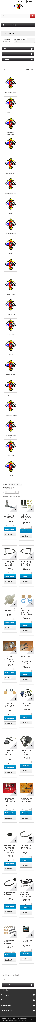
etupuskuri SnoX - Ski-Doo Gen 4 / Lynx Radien (26, 894)
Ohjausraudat (10, 294)
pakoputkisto (11, 334)
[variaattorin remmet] (10, 83)
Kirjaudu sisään (30, 1)
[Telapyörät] (10, 345)
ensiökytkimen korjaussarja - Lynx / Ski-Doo (9, 799)
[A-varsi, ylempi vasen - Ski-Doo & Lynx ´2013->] (26, 551)
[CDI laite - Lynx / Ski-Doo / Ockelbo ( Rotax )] (9, 740)
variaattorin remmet (10, 92)
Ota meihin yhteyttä (22, 1)
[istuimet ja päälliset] (10, 184)
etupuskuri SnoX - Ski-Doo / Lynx (10, 893)
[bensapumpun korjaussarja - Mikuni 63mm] (9, 691)
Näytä (4, 487)
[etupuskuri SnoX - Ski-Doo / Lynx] (9, 882)
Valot (10, 254)
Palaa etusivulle (7, 39)
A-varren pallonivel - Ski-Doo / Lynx (9, 516)
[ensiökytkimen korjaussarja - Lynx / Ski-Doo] (9, 788)
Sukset (11, 213)
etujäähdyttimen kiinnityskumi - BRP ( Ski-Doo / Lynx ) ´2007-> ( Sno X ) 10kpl (10, 849)
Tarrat (11, 476)
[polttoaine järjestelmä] (10, 123)
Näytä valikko (9, 33)
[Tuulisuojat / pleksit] (10, 265)
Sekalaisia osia (10, 173)
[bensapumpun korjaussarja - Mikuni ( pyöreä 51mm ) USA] (9, 646)
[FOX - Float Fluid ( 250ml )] (26, 929)
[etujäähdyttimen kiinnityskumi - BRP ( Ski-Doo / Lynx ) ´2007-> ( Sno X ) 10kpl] (9, 834)
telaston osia (10, 375)
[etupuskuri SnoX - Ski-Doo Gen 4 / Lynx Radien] (26, 882)
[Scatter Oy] (18, 4)
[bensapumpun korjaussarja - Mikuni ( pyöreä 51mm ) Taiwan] (26, 599)
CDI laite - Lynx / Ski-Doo (26, 704)
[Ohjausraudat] (10, 285)
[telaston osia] (10, 365)
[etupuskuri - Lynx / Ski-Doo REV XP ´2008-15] (26, 835)
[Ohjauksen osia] (10, 305)
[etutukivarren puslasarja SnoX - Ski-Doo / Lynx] (9, 930)
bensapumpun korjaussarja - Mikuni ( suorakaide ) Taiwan (26, 659)
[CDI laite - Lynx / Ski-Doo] (26, 693)
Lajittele (5, 484)
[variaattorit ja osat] (10, 406)
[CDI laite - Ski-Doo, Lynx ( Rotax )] (26, 742)
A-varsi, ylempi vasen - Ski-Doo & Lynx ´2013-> (26, 563)
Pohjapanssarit (10, 395)
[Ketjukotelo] (10, 446)
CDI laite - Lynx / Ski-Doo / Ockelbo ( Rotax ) (9, 753)
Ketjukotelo (10, 455)
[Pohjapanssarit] (10, 386)
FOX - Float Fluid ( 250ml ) (26, 941)
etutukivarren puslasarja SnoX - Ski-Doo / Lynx (9, 941)
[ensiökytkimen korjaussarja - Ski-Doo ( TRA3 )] (26, 788)
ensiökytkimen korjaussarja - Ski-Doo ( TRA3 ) (26, 799)
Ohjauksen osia (10, 314)
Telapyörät (10, 354)
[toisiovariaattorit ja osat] (10, 426)
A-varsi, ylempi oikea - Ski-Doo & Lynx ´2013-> (9, 563)
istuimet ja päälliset (11, 193)
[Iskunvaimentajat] (10, 224)
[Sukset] (10, 204)
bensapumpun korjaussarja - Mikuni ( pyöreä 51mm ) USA (9, 658)
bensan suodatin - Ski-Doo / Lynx (10, 609)
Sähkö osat (10, 112)
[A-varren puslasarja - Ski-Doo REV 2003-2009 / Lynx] (26, 504)
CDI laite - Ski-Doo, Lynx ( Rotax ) (26, 752)
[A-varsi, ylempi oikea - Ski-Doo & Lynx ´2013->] (9, 551)
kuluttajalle (6, 59)
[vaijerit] (10, 143)
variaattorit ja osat (10, 415)
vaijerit (11, 153)
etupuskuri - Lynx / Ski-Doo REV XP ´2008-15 (26, 847)
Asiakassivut (6, 1005)
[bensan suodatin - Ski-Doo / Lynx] (9, 599)
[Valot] (10, 244)
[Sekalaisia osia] (10, 164)
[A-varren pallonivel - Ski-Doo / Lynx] (9, 504)
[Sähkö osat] (10, 103)
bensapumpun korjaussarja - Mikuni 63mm (10, 705)
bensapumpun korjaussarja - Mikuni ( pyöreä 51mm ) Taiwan (26, 611)
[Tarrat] (10, 466)
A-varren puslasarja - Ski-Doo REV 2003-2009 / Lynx (26, 516)
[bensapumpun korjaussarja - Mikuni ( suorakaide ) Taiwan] (26, 646)
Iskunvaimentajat (11, 233)
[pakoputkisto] (10, 325)
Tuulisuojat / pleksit (11, 274)
